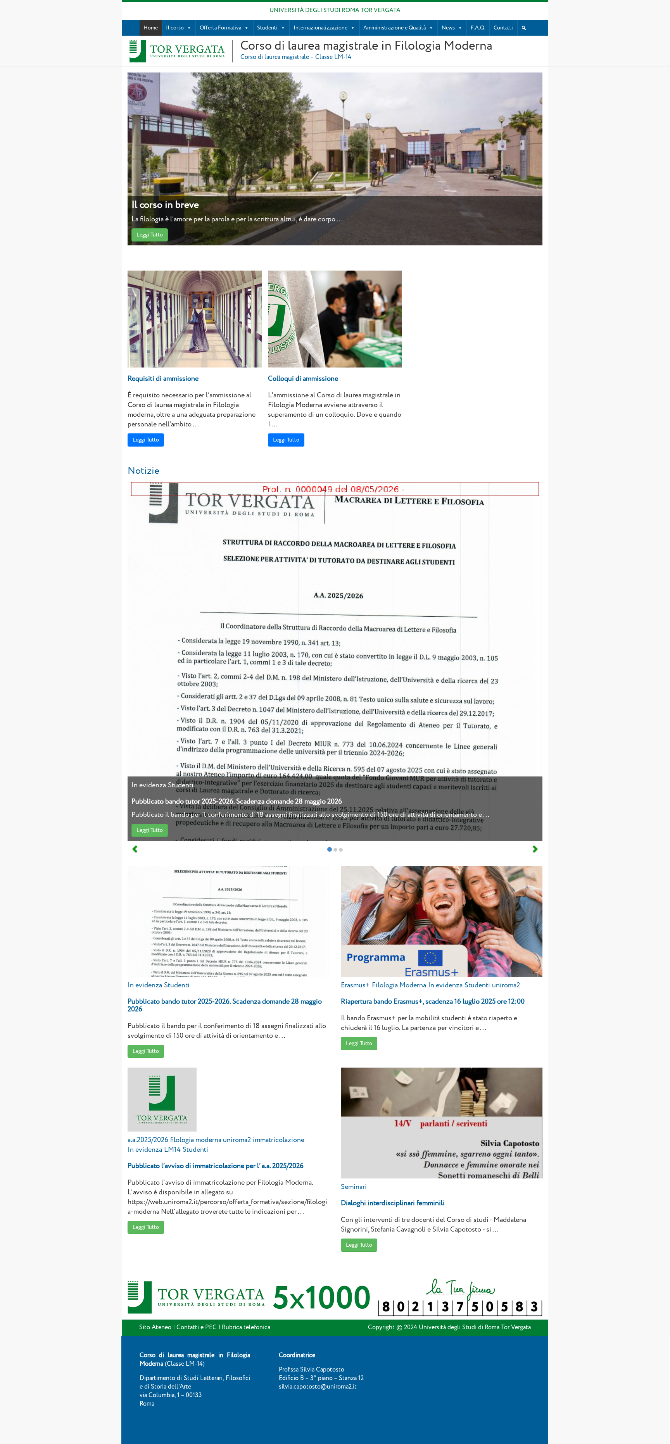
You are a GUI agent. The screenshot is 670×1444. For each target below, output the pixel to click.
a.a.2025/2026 (148, 1140)
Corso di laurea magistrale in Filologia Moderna (366, 46)
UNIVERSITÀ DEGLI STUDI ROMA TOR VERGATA (335, 10)
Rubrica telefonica (246, 1327)
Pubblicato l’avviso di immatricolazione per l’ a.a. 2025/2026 (216, 1166)
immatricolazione (278, 1140)
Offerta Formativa (220, 28)
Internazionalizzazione (320, 28)
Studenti (267, 28)
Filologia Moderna (399, 985)
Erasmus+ (355, 985)
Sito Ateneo (155, 1327)
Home (150, 28)
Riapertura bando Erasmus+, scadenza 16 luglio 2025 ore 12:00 (433, 1002)
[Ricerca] (523, 28)
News (448, 28)
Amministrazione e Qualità (394, 28)
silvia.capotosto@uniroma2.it (318, 1386)
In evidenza (148, 785)
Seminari (354, 1187)
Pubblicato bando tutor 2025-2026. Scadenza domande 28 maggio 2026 (236, 802)
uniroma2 (506, 985)
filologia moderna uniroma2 (210, 1140)
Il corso (175, 28)
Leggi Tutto (149, 235)
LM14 (172, 1150)
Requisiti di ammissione (163, 379)
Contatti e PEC (196, 1327)
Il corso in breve (165, 205)
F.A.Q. (478, 28)
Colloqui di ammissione (303, 379)
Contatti (503, 28)
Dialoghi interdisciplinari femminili (393, 1203)
